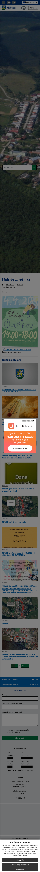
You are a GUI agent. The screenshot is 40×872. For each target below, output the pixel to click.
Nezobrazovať (27, 420)
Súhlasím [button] (20, 860)
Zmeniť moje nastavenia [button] (20, 865)
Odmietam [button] (20, 869)
